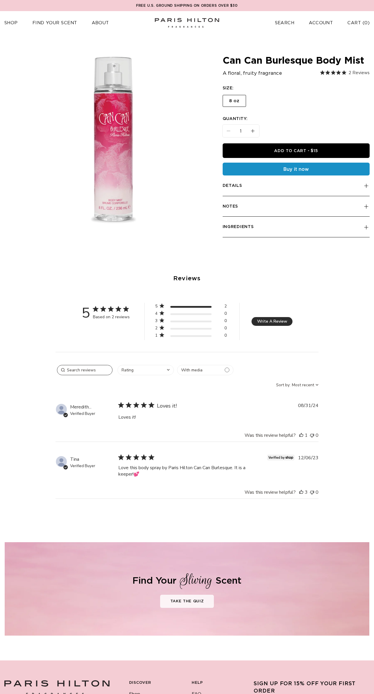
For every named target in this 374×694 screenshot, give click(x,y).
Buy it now (296, 169)
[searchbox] (84, 370)
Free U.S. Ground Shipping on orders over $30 (187, 5)
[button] (11, 23)
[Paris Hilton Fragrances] (187, 23)
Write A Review (272, 321)
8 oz (234, 101)
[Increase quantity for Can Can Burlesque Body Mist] (255, 131)
